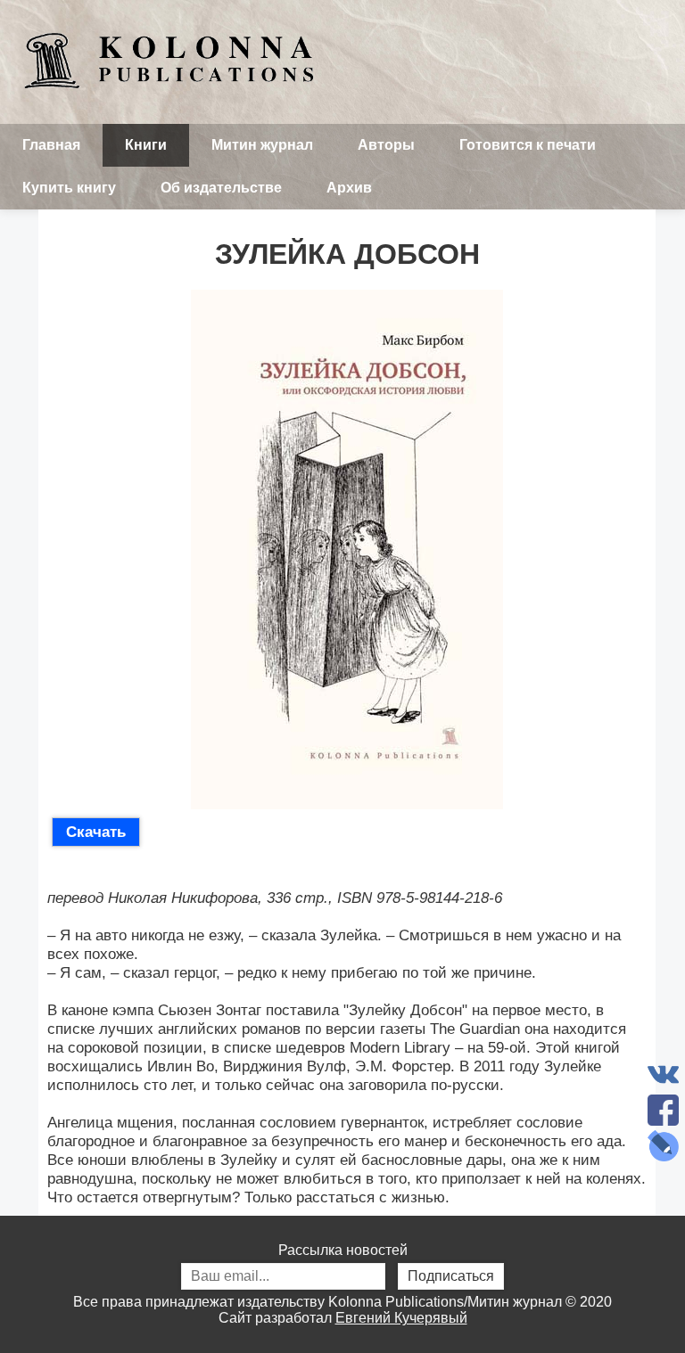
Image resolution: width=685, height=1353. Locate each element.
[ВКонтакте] (663, 1074)
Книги (146, 144)
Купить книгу (69, 187)
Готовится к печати (527, 144)
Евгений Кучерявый (401, 1317)
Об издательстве (221, 187)
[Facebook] (663, 1110)
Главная (51, 144)
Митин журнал (262, 144)
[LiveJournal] (663, 1145)
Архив (349, 187)
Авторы (386, 144)
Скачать (96, 831)
